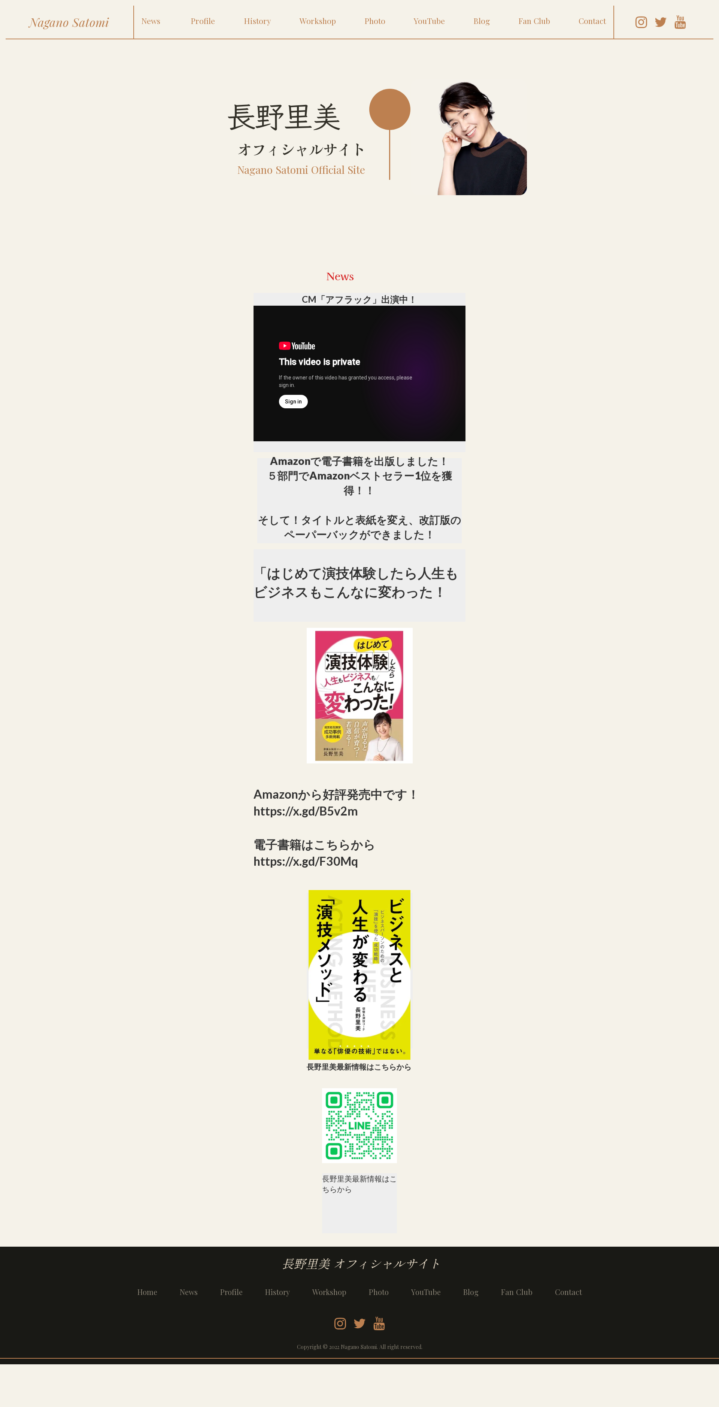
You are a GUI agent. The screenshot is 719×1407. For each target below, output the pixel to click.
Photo (379, 1292)
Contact (568, 1292)
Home (147, 1292)
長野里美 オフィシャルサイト (359, 1263)
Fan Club (517, 1292)
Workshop (329, 1292)
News (189, 1292)
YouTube (426, 1292)
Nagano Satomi (69, 22)
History (277, 1292)
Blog (471, 1292)
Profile (231, 1292)
